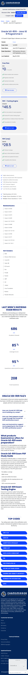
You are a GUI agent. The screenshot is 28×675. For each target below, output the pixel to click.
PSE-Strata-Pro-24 (9, 563)
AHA (6, 253)
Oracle (7, 21)
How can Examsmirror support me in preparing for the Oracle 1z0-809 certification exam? (12, 426)
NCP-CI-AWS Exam (5, 658)
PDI (4, 558)
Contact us (3, 628)
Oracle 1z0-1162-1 (9, 243)
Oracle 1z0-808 (8, 224)
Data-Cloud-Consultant (11, 553)
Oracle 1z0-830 (8, 208)
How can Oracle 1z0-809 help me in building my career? (12, 411)
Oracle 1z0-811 (8, 212)
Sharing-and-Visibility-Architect (13, 573)
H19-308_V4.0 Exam (6, 663)
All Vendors (3, 625)
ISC (5, 282)
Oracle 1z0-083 (8, 227)
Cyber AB (7, 263)
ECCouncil (7, 266)
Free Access (10, 90)
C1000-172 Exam (5, 655)
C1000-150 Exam (5, 661)
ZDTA (4, 583)
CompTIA (7, 260)
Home (2, 21)
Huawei (6, 275)
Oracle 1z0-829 (8, 218)
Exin (5, 269)
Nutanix (6, 291)
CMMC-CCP (6, 548)
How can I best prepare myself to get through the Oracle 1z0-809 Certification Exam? (12, 418)
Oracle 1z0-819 (8, 215)
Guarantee (3, 630)
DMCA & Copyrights (5, 644)
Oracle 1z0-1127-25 (9, 230)
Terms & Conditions (5, 642)
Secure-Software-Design (11, 568)
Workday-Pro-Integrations (12, 578)
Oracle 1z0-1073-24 (9, 240)
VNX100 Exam (4, 653)
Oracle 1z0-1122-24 (9, 221)
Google (6, 272)
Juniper (6, 285)
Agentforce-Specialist (10, 543)
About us (3, 622)
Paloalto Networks (9, 294)
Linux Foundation (9, 288)
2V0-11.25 (6, 532)
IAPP (6, 279)
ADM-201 (5, 538)
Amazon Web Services (10, 257)
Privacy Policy (4, 639)
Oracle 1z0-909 (8, 234)
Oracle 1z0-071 (8, 237)
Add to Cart (10, 128)
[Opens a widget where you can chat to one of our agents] (17, 666)
